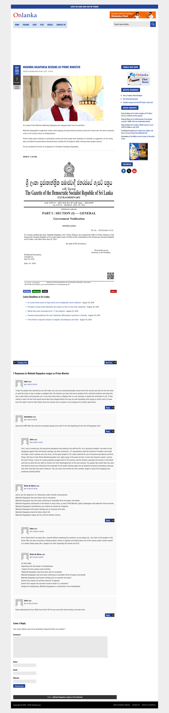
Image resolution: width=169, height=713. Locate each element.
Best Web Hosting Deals (130, 99)
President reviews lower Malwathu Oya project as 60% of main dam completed (57, 307)
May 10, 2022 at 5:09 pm (36, 557)
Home (17, 24)
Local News (17, 87)
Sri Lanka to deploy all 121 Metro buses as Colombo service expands (136, 114)
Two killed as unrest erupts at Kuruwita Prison (137, 137)
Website (16, 677)
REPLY (113, 291)
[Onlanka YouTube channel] (134, 169)
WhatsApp (36, 291)
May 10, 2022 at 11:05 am (37, 531)
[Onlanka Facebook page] (123, 169)
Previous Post (22, 362)
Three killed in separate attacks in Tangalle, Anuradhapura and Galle (53, 320)
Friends (26, 24)
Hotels (50, 24)
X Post (45, 291)
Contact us (61, 24)
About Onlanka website (121, 705)
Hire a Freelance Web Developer (132, 95)
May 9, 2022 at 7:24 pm (36, 442)
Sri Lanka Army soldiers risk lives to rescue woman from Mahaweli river (137, 131)
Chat (35, 24)
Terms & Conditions (149, 705)
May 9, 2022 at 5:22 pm (30, 384)
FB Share (27, 291)
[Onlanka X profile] (129, 169)
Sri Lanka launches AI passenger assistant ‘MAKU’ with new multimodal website (136, 120)
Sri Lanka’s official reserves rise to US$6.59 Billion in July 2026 (137, 125)
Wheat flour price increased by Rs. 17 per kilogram (46, 311)
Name (15, 661)
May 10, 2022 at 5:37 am (30, 489)
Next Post (109, 362)
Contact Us (136, 705)
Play (42, 24)
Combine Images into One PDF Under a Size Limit (138, 102)
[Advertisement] (84, 47)
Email (15, 669)
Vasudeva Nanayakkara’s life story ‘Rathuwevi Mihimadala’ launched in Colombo (57, 315)
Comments (17, 82)
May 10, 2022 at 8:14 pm (30, 603)
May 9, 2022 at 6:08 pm (30, 420)
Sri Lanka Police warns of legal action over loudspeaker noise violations (54, 303)
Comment (17, 634)
